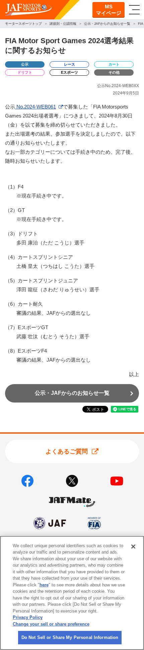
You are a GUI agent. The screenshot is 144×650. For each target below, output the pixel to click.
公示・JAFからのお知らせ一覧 (72, 393)
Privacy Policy (28, 617)
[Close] (133, 546)
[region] (72, 593)
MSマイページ (108, 10)
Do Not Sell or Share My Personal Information (70, 637)
